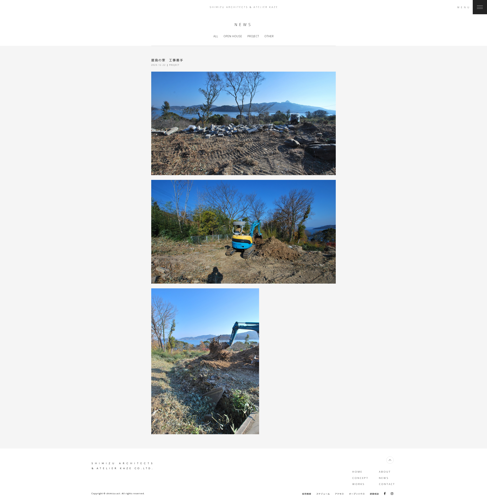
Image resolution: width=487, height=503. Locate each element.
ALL (215, 36)
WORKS (358, 484)
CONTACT (387, 484)
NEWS (384, 478)
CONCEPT (360, 478)
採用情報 (306, 493)
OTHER (269, 36)
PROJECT (253, 36)
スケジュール (323, 493)
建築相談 (374, 493)
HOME (357, 471)
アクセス (339, 493)
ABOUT (385, 471)
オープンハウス (357, 493)
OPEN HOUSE (233, 36)
